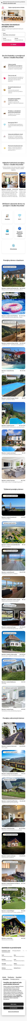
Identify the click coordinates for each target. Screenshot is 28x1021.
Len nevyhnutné (13, 1008)
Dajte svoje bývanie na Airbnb (16, 7)
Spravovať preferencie (13, 1011)
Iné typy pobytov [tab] (16, 950)
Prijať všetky (13, 1004)
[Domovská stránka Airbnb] (3, 7)
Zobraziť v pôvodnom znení (9, 3)
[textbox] (7, 40)
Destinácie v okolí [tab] (6, 950)
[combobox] (13, 35)
